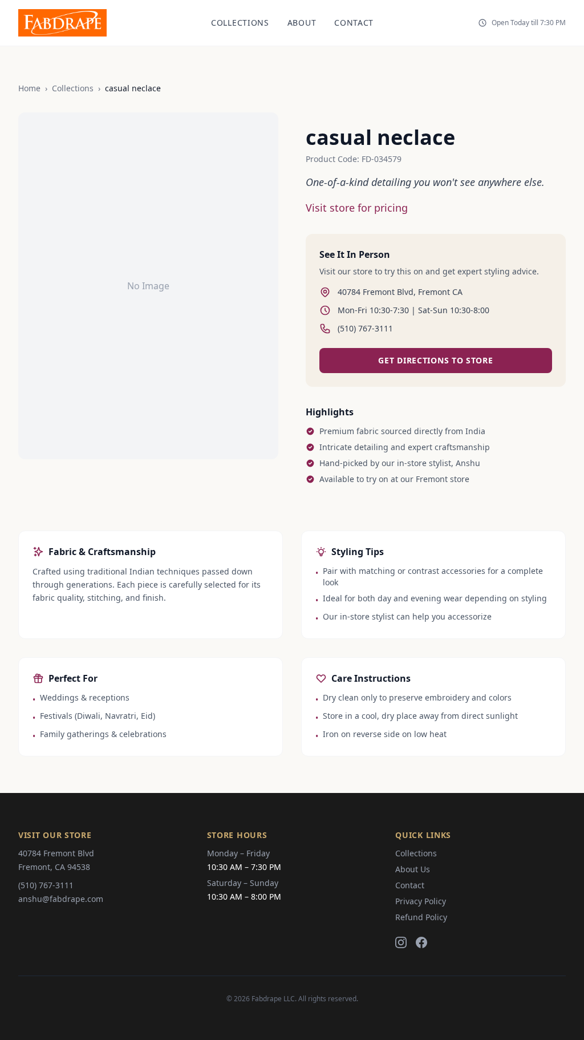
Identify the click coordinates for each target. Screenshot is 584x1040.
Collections (240, 22)
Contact (354, 22)
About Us (412, 869)
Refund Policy (421, 917)
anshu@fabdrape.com (60, 898)
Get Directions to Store (435, 360)
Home (29, 88)
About (302, 22)
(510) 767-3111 (46, 885)
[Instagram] (401, 942)
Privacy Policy (420, 901)
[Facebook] (421, 942)
